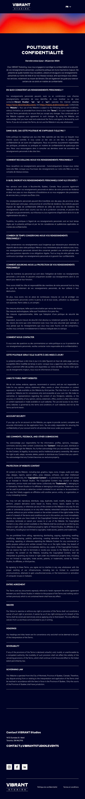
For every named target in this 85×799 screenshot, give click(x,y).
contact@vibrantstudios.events (32, 745)
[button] (68, 6)
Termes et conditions (71, 787)
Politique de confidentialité (47, 787)
